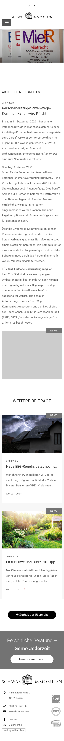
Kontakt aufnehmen (19, 711)
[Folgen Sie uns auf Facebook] (35, 5)
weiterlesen (14, 493)
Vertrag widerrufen (14, 730)
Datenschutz (15, 724)
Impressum (14, 719)
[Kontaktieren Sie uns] (29, 5)
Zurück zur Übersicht (33, 614)
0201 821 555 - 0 (17, 706)
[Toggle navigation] (6, 22)
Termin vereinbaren (32, 659)
